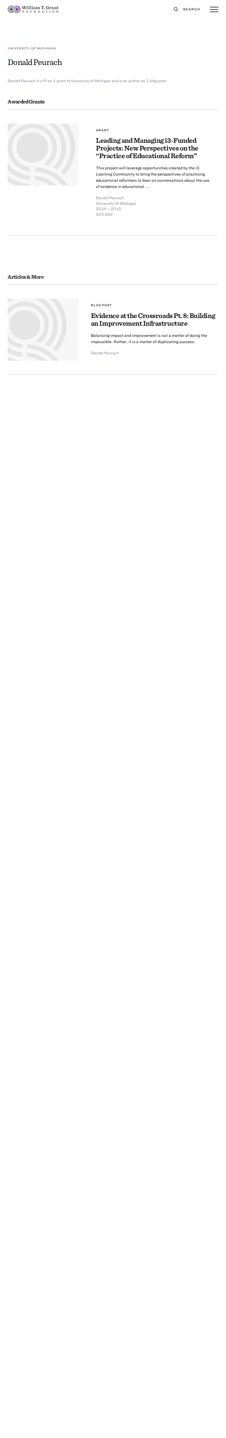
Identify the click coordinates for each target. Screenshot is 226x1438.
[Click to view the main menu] (214, 9)
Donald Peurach (110, 197)
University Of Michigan (116, 203)
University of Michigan (32, 48)
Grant (102, 130)
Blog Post (101, 305)
